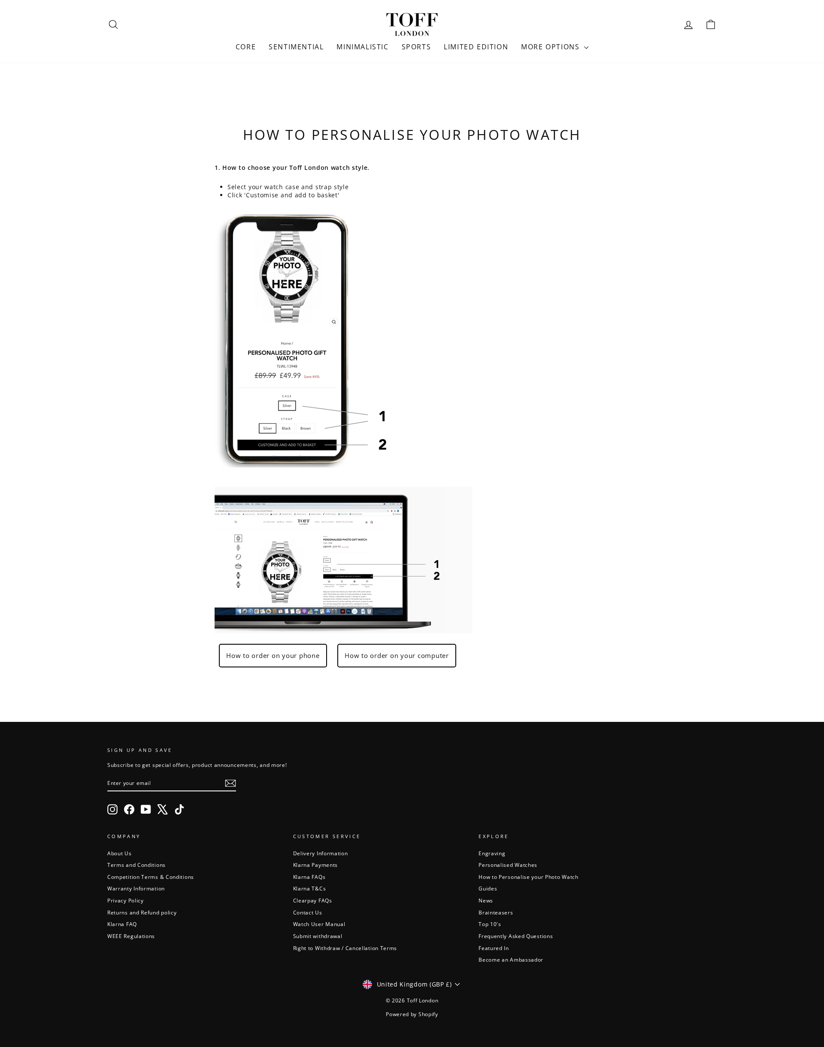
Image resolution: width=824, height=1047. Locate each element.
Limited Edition (476, 46)
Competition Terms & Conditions (150, 876)
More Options (551, 46)
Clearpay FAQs (312, 900)
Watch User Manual (319, 923)
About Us (119, 853)
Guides (488, 888)
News (486, 900)
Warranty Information (136, 888)
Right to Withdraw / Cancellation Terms (345, 947)
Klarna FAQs (309, 876)
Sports (416, 46)
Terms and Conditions (136, 864)
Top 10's (490, 923)
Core (246, 46)
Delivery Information (320, 853)
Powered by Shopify (412, 1014)
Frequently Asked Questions (516, 935)
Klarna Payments (315, 864)
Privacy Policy (125, 900)
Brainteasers (496, 912)
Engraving (492, 853)
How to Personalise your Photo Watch (529, 876)
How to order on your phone (273, 655)
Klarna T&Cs (309, 888)
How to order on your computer (397, 655)
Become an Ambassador (511, 959)
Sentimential (296, 46)
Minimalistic (362, 46)
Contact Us (307, 912)
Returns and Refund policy (142, 912)
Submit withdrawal (317, 935)
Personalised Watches (508, 864)
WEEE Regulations (131, 935)
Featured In (494, 947)
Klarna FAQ (122, 923)
